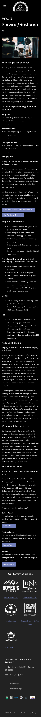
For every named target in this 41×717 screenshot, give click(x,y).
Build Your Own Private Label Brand (17, 209)
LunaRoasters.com (30, 597)
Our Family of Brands (11, 215)
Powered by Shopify (30, 713)
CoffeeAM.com (11, 648)
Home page (14, 683)
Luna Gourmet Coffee (17, 713)
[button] (4, 6)
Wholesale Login (16, 688)
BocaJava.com (11, 621)
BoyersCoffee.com (11, 597)
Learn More (6, 124)
